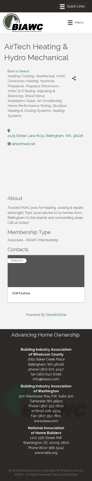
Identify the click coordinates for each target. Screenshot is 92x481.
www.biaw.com (46, 421)
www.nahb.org (46, 453)
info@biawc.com (46, 379)
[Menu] (72, 6)
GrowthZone (56, 315)
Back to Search (18, 71)
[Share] (74, 78)
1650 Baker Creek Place (46, 359)
